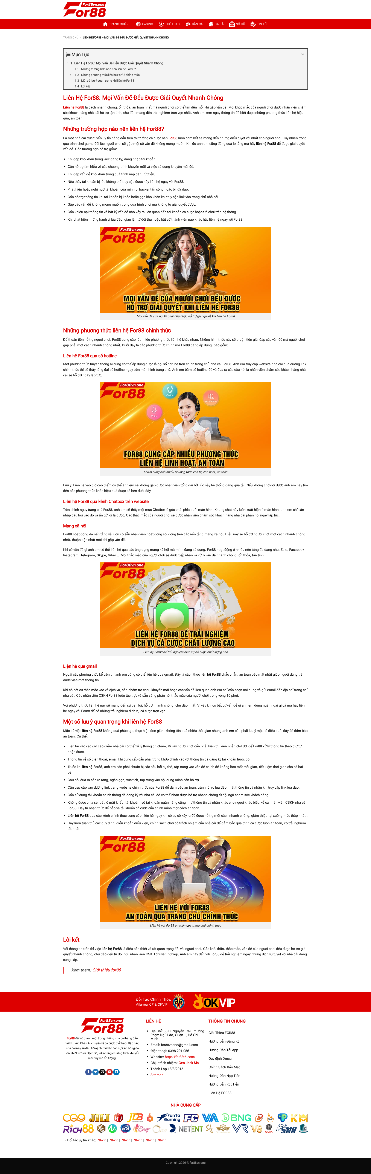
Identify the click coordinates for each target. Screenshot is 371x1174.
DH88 (42, 1171)
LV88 (64, 1171)
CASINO (147, 24)
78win (101, 1140)
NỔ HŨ (240, 24)
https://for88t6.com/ (180, 1057)
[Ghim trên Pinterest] (109, 1072)
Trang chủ (117, 24)
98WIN (5, 1171)
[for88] (84, 9)
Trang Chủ (70, 37)
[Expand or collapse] (302, 54)
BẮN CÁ (197, 24)
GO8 (88, 1171)
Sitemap (157, 1075)
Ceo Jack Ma (189, 1063)
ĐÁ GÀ (219, 24)
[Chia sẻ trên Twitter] (95, 1072)
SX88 (53, 1171)
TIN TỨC (262, 24)
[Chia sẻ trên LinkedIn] (116, 1072)
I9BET (17, 1171)
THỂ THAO (172, 24)
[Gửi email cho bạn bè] (102, 1072)
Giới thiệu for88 (106, 970)
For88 (173, 138)
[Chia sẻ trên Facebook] (88, 1072)
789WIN (76, 1171)
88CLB (29, 1171)
